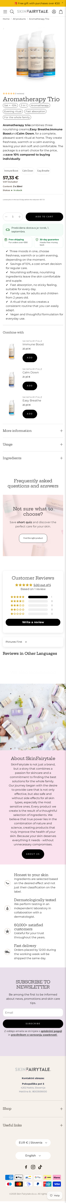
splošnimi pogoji (51, 1031)
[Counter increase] (19, 217)
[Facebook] (26, 1167)
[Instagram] (33, 1167)
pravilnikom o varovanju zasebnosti (34, 1034)
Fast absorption (35, 111)
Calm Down (27, 171)
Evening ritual (12, 111)
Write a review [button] (33, 622)
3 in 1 (24, 105)
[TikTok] (40, 1167)
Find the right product (33, 538)
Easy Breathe (43, 171)
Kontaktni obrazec (33, 1078)
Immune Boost (11, 171)
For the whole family (17, 117)
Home (6, 19)
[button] (5, 11)
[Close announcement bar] (62, 2)
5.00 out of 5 (42, 585)
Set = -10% (10, 105)
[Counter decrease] (6, 217)
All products (19, 19)
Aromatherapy (40, 105)
